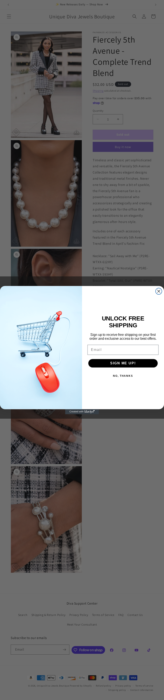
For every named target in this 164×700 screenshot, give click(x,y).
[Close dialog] (159, 291)
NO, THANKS (123, 375)
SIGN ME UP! (123, 363)
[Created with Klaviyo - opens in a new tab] (82, 411)
